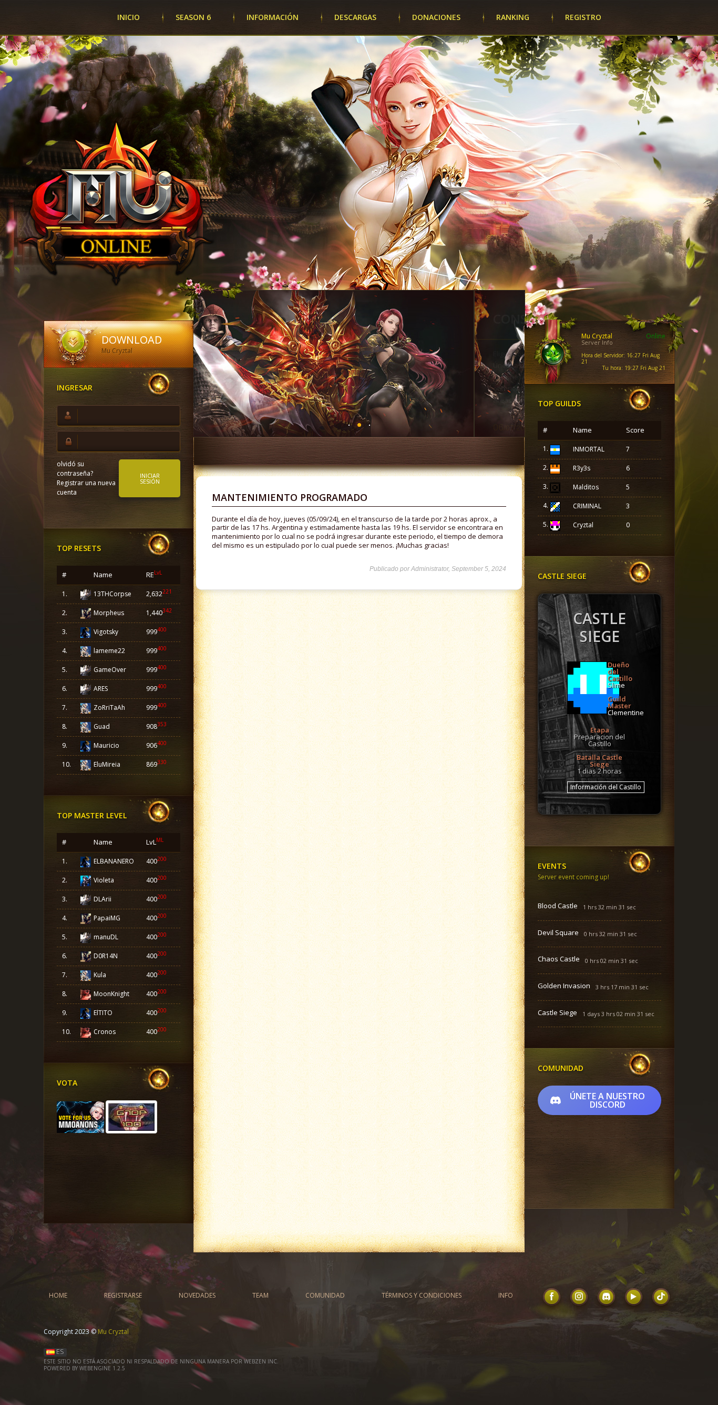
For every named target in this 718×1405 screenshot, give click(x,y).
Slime (616, 685)
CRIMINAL (587, 505)
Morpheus (109, 612)
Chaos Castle (559, 959)
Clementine (626, 712)
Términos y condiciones (421, 1295)
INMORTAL (588, 449)
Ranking (512, 17)
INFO (505, 1295)
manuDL (106, 936)
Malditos (586, 487)
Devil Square (558, 933)
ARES (101, 688)
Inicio (128, 17)
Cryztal (583, 524)
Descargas (355, 17)
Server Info (597, 342)
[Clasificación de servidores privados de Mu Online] (81, 1116)
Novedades (197, 1295)
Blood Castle (558, 906)
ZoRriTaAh (109, 707)
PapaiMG (107, 918)
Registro (583, 17)
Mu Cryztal (113, 1331)
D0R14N (106, 955)
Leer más (477, 431)
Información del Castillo (605, 786)
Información (273, 17)
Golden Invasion (564, 986)
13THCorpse (112, 593)
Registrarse (123, 1295)
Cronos (105, 1031)
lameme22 (109, 650)
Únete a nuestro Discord (607, 1100)
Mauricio (106, 745)
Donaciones (436, 17)
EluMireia (107, 764)
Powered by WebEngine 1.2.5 (84, 1368)
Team (260, 1295)
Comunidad (325, 1295)
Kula (100, 974)
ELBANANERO (114, 861)
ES (59, 1351)
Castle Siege (557, 1013)
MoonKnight (111, 993)
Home (58, 1295)
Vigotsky (106, 631)
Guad (102, 726)
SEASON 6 (193, 17)
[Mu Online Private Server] (131, 1116)
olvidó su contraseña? (75, 468)
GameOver (110, 669)
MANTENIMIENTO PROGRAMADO (289, 497)
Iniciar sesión (150, 478)
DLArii (102, 899)
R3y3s (581, 468)
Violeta (104, 880)
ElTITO (103, 1012)
